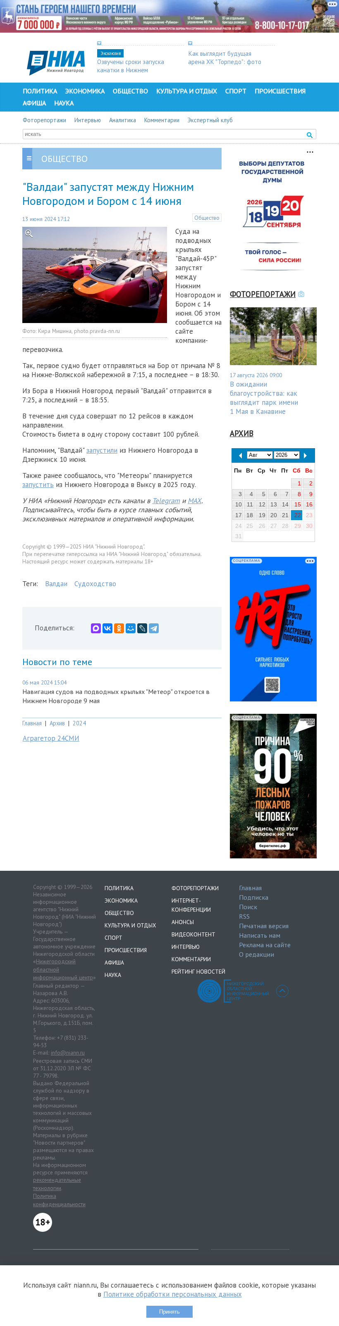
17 (238, 515)
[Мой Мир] (131, 628)
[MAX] (96, 628)
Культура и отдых (186, 91)
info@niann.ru (68, 1052)
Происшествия (280, 91)
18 (249, 515)
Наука (64, 103)
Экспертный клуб (210, 120)
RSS (244, 916)
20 (273, 515)
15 (297, 504)
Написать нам (259, 935)
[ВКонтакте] (107, 628)
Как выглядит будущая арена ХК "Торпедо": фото (224, 57)
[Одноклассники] (119, 628)
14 (285, 504)
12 (262, 504)
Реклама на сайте (265, 945)
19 (262, 515)
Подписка (253, 897)
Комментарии (161, 120)
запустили (101, 450)
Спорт (235, 91)
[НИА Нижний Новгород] (56, 73)
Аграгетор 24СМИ (51, 738)
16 (309, 504)
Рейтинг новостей (198, 971)
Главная (32, 723)
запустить (38, 484)
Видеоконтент (193, 934)
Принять (169, 1312)
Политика (40, 91)
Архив (57, 723)
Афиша (34, 103)
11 (250, 504)
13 (273, 504)
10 (238, 504)
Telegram (166, 500)
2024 (79, 723)
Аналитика (122, 120)
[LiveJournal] (142, 628)
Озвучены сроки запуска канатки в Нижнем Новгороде (130, 69)
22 (297, 515)
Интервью (87, 120)
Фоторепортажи (44, 120)
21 (285, 515)
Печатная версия (264, 926)
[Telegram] (154, 628)
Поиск (248, 907)
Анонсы (183, 922)
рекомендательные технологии (57, 1184)
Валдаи (56, 583)
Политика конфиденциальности (59, 1200)
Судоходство (95, 583)
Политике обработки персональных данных (172, 1294)
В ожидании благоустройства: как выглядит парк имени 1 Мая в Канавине (264, 398)
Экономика (85, 91)
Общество (130, 91)
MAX (194, 500)
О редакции (256, 954)
